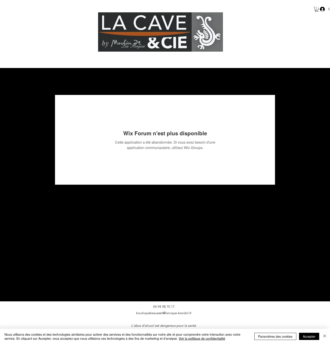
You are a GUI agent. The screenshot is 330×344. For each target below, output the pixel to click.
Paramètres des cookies (275, 336)
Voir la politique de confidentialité (202, 338)
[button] (317, 9)
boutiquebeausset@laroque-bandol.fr (163, 313)
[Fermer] (324, 336)
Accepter (309, 336)
